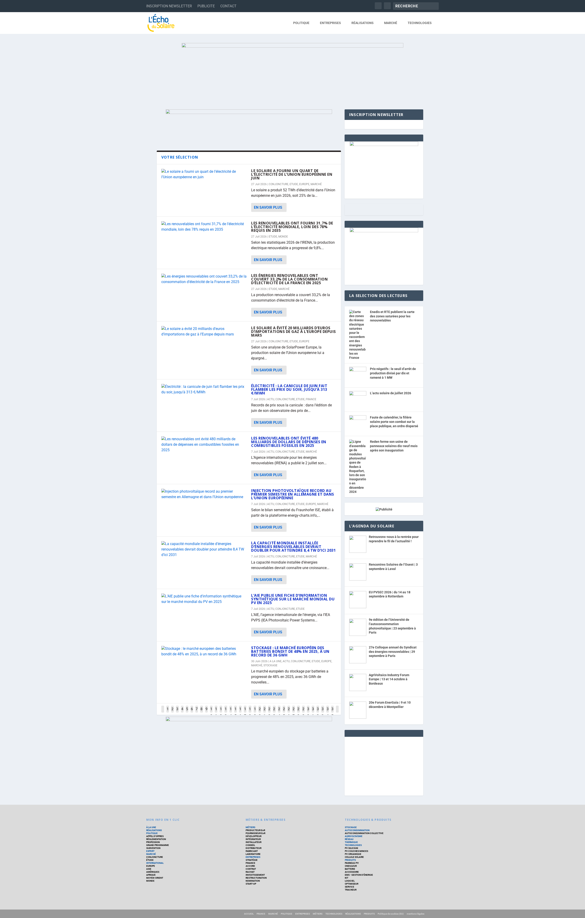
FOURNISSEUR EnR (255, 833)
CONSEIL (250, 845)
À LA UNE (151, 827)
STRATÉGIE (252, 860)
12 (221, 712)
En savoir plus (268, 207)
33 (323, 712)
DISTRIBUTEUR (253, 848)
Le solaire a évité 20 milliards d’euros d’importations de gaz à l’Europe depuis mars (293, 331)
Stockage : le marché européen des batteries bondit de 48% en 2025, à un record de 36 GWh (290, 651)
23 (274, 712)
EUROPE (304, 184)
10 (211, 712)
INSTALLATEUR (253, 842)
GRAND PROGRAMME (157, 845)
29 (303, 712)
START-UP (251, 884)
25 (284, 712)
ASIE (148, 869)
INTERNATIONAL (155, 863)
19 (255, 712)
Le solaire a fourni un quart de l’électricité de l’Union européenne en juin (291, 174)
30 (308, 712)
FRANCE (311, 399)
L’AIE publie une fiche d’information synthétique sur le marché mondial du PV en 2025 (293, 599)
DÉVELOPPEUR (253, 836)
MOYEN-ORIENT (154, 878)
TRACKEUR (350, 889)
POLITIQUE (301, 23)
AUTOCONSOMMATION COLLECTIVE (364, 833)
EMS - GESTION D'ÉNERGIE (359, 875)
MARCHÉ (390, 23)
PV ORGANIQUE (353, 854)
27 (293, 712)
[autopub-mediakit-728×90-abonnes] (249, 720)
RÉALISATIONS (362, 23)
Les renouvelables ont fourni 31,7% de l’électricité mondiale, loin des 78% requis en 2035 (292, 227)
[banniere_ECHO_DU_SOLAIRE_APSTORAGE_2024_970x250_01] (292, 71)
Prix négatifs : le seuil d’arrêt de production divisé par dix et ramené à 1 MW (393, 373)
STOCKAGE (270, 665)
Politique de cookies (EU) (391, 914)
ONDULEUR (351, 866)
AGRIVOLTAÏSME (353, 836)
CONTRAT (251, 869)
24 (279, 712)
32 (318, 712)
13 (226, 712)
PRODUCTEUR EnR (255, 830)
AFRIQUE (151, 875)
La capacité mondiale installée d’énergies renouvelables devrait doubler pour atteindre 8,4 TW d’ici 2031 (293, 546)
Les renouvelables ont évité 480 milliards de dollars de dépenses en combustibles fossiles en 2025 (288, 442)
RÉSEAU (349, 839)
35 (332, 712)
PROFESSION (153, 842)
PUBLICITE (206, 6)
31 (313, 712)
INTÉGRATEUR (253, 839)
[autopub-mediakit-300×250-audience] (384, 231)
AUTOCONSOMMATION (357, 830)
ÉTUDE (150, 860)
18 (250, 712)
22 (269, 712)
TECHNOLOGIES (420, 23)
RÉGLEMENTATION (156, 839)
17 (245, 712)
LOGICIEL (350, 881)
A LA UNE (276, 661)
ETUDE (294, 184)
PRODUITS (350, 860)
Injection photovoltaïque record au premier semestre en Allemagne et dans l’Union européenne (292, 494)
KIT (346, 878)
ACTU (270, 399)
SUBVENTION (153, 848)
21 (264, 712)
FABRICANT (252, 851)
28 (298, 712)
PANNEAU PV (352, 863)
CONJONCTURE (278, 184)
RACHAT (250, 872)
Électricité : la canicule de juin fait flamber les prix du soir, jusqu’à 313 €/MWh (289, 389)
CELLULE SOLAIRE (354, 857)
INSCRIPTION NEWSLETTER (169, 6)
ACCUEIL (249, 914)
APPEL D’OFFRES (155, 836)
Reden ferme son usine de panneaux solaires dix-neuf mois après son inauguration (393, 446)
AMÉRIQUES (152, 872)
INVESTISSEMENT (255, 875)
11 (216, 712)
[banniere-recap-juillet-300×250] (384, 145)
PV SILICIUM (351, 848)
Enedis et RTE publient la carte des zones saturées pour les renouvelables (392, 316)
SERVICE (349, 887)
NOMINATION (253, 881)
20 (260, 712)
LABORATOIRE (253, 854)
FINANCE (250, 863)
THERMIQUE (351, 842)
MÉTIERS (250, 827)
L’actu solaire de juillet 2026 (390, 393)
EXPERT (150, 851)
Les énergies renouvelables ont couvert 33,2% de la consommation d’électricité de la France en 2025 (289, 279)
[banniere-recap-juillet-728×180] (249, 113)
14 (231, 712)
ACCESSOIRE (352, 872)
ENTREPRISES (330, 23)
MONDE (283, 236)
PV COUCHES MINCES (356, 851)
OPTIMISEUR (351, 884)
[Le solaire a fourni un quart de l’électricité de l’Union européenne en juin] (204, 174)
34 (328, 712)
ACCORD (250, 866)
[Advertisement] (384, 765)
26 (289, 712)
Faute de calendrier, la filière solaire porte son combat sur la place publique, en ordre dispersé (394, 422)
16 (240, 712)
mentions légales (415, 914)
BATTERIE (350, 869)
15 (235, 712)
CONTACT (228, 6)
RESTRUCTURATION (256, 878)
